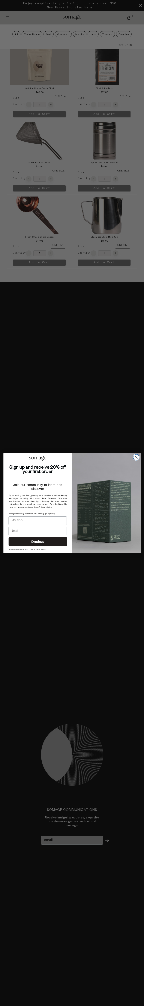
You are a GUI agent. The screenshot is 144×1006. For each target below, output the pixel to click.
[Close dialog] (136, 457)
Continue (37, 541)
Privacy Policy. (46, 507)
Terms (36, 507)
